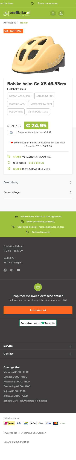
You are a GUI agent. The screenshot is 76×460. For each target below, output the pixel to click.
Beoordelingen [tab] (12, 192)
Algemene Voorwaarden (33, 433)
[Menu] (53, 13)
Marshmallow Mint (41, 104)
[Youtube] (18, 270)
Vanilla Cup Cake (38, 112)
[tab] (38, 182)
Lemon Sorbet (44, 96)
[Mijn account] (61, 13)
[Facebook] (5, 270)
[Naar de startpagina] (17, 13)
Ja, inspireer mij (38, 310)
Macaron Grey (17, 104)
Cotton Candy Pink (20, 96)
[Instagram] (11, 270)
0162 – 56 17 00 (14, 251)
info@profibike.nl (14, 246)
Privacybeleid (10, 433)
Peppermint (16, 112)
